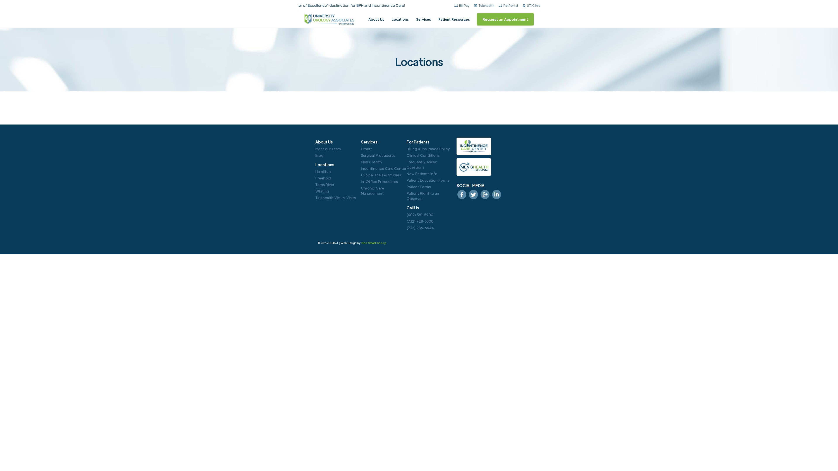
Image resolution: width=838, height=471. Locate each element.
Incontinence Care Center (383, 168)
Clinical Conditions (423, 155)
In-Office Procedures (379, 181)
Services (423, 19)
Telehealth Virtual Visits (335, 197)
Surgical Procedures (378, 155)
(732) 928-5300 (420, 221)
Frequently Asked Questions (422, 164)
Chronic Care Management (372, 191)
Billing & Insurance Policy (428, 149)
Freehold (323, 178)
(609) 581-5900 (420, 214)
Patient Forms (419, 186)
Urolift (366, 149)
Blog (319, 155)
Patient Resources (454, 19)
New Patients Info (422, 173)
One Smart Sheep (373, 243)
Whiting (322, 191)
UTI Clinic (533, 5)
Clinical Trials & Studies (381, 175)
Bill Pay (464, 5)
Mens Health (371, 162)
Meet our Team (328, 149)
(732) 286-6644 (420, 227)
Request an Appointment (505, 19)
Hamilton (323, 171)
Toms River (324, 184)
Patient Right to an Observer (423, 196)
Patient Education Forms (428, 180)
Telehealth (486, 5)
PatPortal (510, 5)
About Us (376, 19)
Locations (400, 19)
